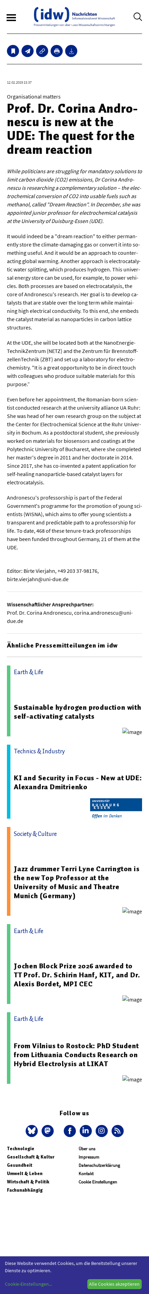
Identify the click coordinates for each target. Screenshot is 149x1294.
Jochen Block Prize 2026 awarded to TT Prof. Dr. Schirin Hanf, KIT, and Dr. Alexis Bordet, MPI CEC (77, 975)
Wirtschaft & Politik (28, 1182)
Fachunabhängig (25, 1190)
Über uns (87, 1149)
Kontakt (86, 1173)
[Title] (42, 51)
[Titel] (13, 51)
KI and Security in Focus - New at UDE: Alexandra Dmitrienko (78, 782)
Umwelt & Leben (25, 1173)
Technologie (20, 1148)
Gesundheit (19, 1165)
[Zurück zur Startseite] (74, 17)
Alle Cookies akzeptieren (114, 1284)
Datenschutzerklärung (99, 1165)
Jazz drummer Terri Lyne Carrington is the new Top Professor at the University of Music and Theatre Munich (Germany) (77, 882)
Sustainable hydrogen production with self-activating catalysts (77, 712)
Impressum (89, 1157)
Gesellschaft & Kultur (30, 1157)
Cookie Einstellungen (98, 1182)
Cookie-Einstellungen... (28, 1284)
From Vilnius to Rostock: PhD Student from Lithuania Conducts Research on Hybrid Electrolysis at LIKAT (76, 1055)
